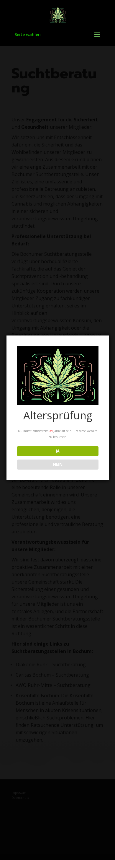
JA (58, 451)
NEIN (58, 464)
